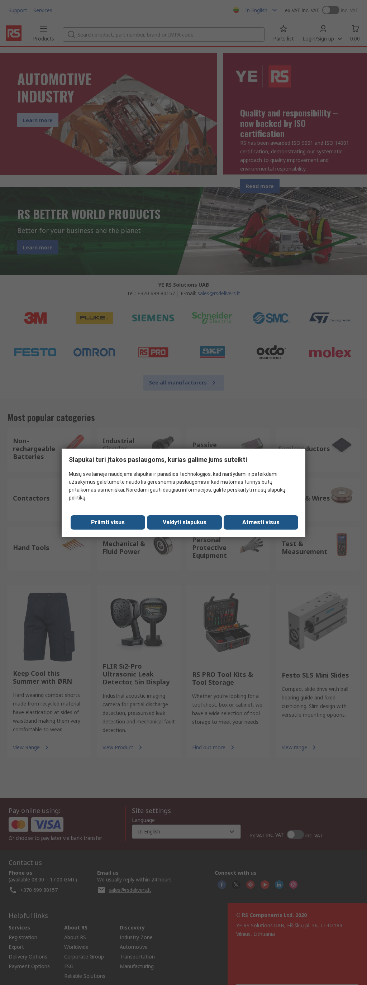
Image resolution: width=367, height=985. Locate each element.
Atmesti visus (261, 522)
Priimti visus (108, 522)
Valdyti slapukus (184, 522)
